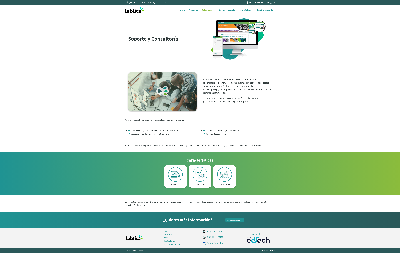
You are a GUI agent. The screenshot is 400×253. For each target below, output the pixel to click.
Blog (166, 237)
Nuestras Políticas (172, 244)
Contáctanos (246, 10)
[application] (213, 10)
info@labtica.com (214, 231)
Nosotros (193, 10)
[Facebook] (274, 3)
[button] (162, 91)
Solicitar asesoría (265, 10)
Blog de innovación (227, 10)
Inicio (182, 10)
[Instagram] (271, 3)
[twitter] (268, 3)
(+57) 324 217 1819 (215, 237)
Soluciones (207, 10)
